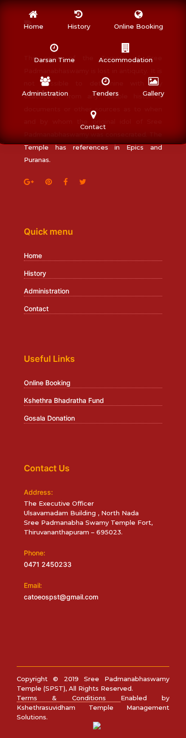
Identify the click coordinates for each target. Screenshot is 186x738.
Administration (46, 291)
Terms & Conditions (69, 698)
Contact (36, 308)
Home (33, 255)
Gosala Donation (49, 418)
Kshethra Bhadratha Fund (64, 400)
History (35, 273)
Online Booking (47, 383)
